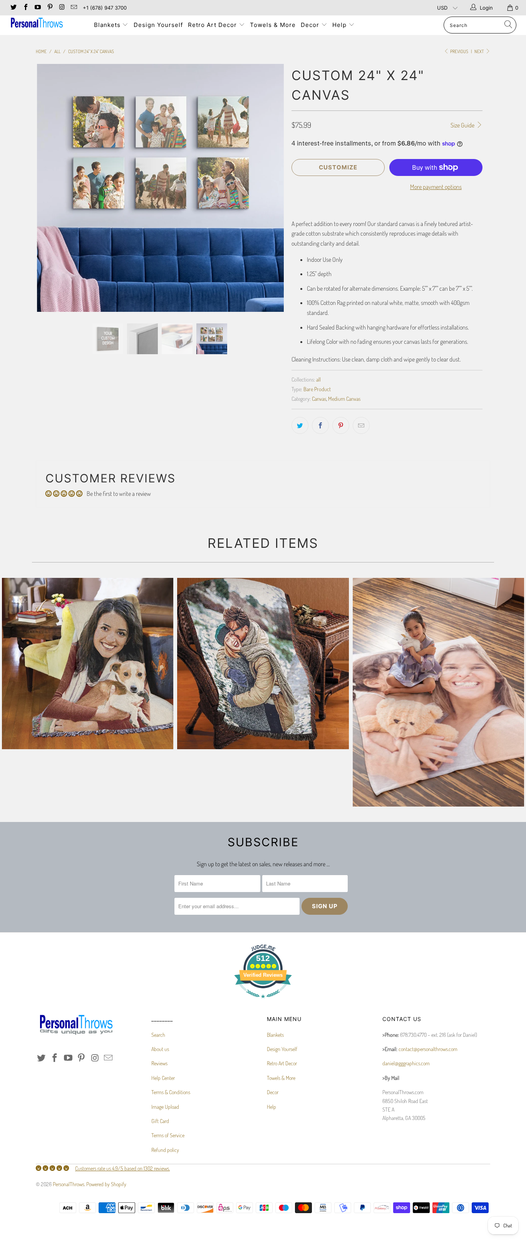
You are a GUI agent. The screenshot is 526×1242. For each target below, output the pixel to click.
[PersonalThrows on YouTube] (37, 8)
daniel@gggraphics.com (406, 1063)
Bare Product (317, 388)
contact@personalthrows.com (428, 1049)
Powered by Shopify (106, 1184)
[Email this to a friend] (361, 425)
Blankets (108, 24)
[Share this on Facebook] (320, 425)
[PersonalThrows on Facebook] (25, 8)
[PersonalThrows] (46, 23)
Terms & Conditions (170, 1092)
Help (340, 24)
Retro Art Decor (213, 24)
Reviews (159, 1063)
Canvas (319, 398)
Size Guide (463, 125)
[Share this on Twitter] (299, 425)
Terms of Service (167, 1135)
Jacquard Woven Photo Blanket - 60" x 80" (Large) (87, 663)
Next (479, 51)
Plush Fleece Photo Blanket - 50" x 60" (438, 692)
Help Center (163, 1078)
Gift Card (160, 1121)
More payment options (436, 187)
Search (158, 1034)
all (318, 379)
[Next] (270, 188)
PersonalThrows (68, 1184)
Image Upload (165, 1106)
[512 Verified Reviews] (263, 1002)
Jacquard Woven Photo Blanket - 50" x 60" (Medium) (262, 663)
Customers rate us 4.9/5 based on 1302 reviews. (122, 1168)
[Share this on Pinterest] (340, 425)
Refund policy (165, 1150)
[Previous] (49, 188)
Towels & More (273, 24)
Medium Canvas (344, 398)
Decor (311, 24)
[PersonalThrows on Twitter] (13, 8)
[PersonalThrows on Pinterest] (49, 8)
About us (160, 1049)
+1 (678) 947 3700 (105, 8)
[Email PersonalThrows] (73, 8)
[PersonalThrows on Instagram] (61, 8)
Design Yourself (158, 24)
